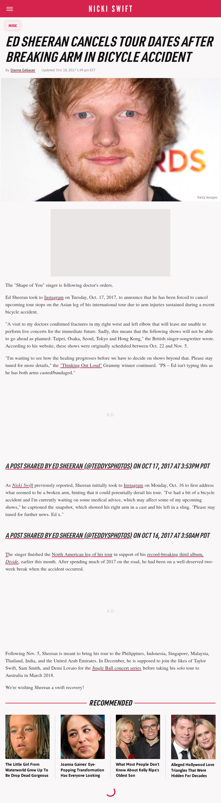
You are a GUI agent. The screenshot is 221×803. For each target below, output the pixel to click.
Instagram (54, 297)
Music (13, 25)
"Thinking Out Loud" (81, 365)
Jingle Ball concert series (116, 667)
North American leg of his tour (82, 554)
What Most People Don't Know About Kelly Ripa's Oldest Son (137, 770)
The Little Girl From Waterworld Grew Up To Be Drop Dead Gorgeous (26, 770)
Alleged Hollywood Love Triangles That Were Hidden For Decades (192, 770)
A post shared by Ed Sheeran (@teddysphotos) (68, 465)
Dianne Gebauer (23, 70)
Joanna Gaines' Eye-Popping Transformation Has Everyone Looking (82, 770)
